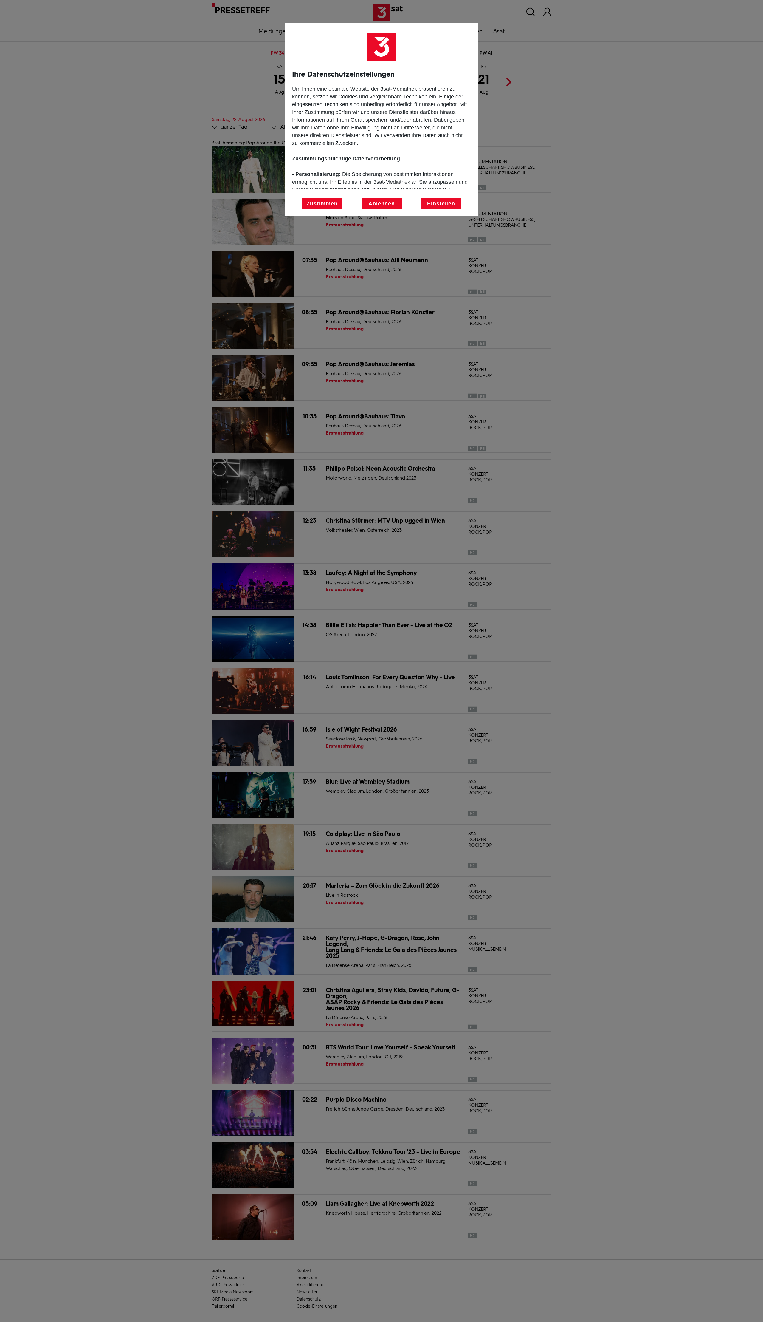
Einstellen (441, 204)
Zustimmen (321, 204)
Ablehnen (381, 204)
